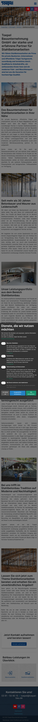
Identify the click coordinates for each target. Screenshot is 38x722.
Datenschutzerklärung (7, 338)
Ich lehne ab (5, 393)
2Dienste (10, 364)
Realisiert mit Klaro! (31, 397)
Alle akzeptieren (31, 393)
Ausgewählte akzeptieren (17, 393)
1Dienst (10, 353)
